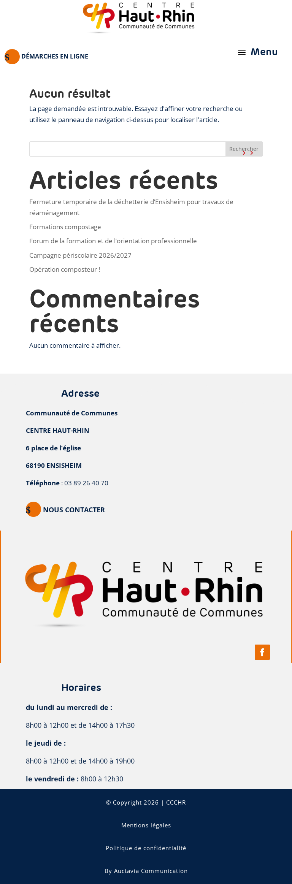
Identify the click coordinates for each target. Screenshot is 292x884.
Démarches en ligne (54, 56)
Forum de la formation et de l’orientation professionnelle (113, 240)
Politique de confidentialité (146, 848)
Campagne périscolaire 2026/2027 (80, 255)
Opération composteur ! (64, 269)
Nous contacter (74, 509)
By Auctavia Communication (146, 870)
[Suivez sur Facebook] (262, 652)
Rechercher (244, 148)
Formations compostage (65, 226)
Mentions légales (146, 825)
